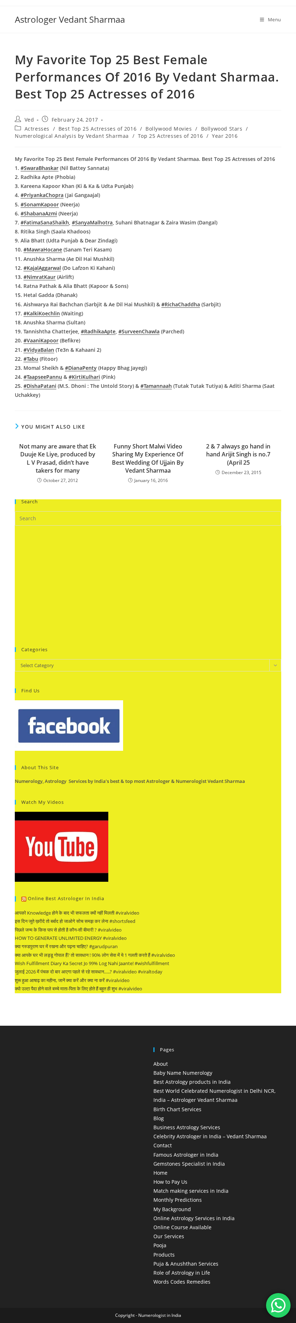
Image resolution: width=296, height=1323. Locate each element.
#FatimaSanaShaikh (45, 222)
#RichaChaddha (180, 304)
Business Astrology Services (186, 1127)
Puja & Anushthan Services (185, 1263)
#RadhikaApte (98, 331)
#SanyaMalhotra (92, 222)
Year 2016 (225, 135)
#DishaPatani (39, 385)
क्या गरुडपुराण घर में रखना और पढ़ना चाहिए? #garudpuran (66, 946)
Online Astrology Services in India (194, 1218)
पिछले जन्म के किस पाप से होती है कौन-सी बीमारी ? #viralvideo (68, 929)
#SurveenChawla (139, 331)
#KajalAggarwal (42, 267)
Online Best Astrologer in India (66, 898)
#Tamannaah (156, 385)
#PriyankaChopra (42, 195)
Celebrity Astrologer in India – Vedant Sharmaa (210, 1136)
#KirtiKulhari (84, 376)
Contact (162, 1145)
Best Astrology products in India (192, 1081)
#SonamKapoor (40, 204)
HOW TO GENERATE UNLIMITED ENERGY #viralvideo (71, 938)
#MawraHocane (42, 249)
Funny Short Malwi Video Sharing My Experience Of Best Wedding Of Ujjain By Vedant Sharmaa (148, 458)
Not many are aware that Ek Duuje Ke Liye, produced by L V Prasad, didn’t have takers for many (57, 458)
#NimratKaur (39, 276)
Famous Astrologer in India (185, 1154)
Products (164, 1254)
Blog (158, 1118)
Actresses (37, 128)
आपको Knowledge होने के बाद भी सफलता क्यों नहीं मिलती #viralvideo (77, 913)
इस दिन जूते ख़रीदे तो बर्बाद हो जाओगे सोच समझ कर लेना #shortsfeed (75, 921)
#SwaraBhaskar (39, 168)
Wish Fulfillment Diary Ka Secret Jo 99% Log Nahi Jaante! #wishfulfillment (92, 963)
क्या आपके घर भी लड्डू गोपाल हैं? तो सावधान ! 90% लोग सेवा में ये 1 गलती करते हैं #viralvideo (95, 955)
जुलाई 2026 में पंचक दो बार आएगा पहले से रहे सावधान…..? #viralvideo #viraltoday (88, 971)
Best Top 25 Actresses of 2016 (97, 128)
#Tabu (30, 358)
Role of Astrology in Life (181, 1272)
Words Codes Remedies (181, 1281)
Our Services (168, 1236)
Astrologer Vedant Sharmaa (70, 19)
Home (160, 1172)
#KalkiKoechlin (41, 313)
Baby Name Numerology (182, 1072)
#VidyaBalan (38, 349)
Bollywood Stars (222, 128)
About (160, 1063)
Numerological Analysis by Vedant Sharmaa (72, 135)
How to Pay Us (170, 1181)
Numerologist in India (159, 1315)
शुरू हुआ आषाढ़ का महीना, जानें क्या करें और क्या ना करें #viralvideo (72, 980)
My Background (172, 1209)
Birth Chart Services (177, 1109)
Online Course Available (182, 1227)
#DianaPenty (81, 367)
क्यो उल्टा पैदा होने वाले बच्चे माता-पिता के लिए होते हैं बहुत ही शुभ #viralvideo (78, 988)
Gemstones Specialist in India (189, 1163)
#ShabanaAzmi (39, 213)
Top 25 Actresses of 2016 (170, 135)
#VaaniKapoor (40, 340)
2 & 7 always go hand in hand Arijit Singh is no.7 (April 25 (238, 454)
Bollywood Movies (168, 128)
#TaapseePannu (42, 376)
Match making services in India (190, 1190)
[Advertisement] (69, 585)
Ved (29, 119)
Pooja (159, 1245)
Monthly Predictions (177, 1199)
